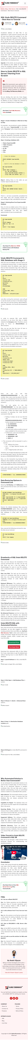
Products (4, 1011)
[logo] (14, 987)
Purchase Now (14, 647)
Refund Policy (19, 1011)
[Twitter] (14, 998)
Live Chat (4, 1023)
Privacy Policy (19, 1008)
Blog (3, 1020)
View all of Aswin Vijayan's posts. (14, 972)
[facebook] (11, 998)
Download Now (14, 642)
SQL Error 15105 (15, 246)
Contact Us (5, 1008)
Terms (17, 1006)
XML (3, 1018)
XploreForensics (16, 1033)
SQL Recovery (5, 633)
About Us (4, 1006)
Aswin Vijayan (8, 24)
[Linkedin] (17, 998)
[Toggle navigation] (25, 3)
